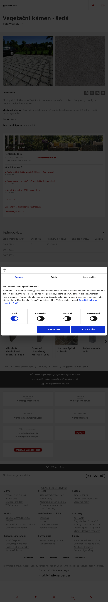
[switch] (41, 318)
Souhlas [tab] (19, 277)
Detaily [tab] (54, 277)
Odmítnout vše (53, 329)
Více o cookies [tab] (89, 277)
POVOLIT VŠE (88, 329)
